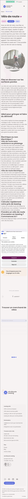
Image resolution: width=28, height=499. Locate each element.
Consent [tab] (5, 237)
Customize (14, 261)
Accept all (14, 257)
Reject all (14, 264)
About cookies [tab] (14, 237)
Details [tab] (23, 237)
